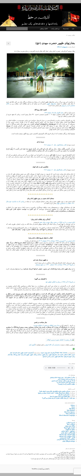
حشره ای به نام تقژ (64, 394)
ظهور (31, 354)
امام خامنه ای (16, 352)
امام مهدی (47, 352)
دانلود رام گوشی (70, 429)
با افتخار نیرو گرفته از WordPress (40, 469)
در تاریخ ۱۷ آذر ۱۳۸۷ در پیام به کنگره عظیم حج (60, 282)
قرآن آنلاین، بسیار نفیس (68, 432)
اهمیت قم (60, 354)
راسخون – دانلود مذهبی (68, 431)
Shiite (57, 352)
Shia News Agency (69, 412)
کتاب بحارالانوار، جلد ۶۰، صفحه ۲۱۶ (55, 145)
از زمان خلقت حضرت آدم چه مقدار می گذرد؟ (55, 398)
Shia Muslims (71, 410)
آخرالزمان (53, 352)
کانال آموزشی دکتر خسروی (67, 434)
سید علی (72, 398)
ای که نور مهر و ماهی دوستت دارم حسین (63, 380)
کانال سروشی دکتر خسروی (67, 436)
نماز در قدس (50, 356)
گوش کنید (32, 345)
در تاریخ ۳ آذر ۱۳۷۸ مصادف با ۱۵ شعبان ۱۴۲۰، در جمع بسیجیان (55, 264)
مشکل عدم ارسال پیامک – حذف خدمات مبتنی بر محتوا (53, 393)
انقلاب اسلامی (67, 354)
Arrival (65, 352)
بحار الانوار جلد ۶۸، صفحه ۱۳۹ (53, 112)
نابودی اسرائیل (68, 356)
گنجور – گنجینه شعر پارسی (67, 438)
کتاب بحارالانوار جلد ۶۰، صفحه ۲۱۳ (55, 170)
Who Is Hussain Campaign (67, 415)
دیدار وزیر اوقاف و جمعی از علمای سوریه (47, 325)
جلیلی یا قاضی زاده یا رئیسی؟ (66, 384)
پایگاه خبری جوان (70, 426)
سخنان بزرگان (37, 354)
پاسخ (44, 356)
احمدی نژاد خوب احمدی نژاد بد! (66, 382)
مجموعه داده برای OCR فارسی (66, 439)
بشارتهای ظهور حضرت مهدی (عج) (55, 43)
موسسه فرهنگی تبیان (68, 441)
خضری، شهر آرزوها (69, 427)
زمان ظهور (45, 354)
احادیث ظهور (23, 352)
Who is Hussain (70, 413)
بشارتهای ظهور (51, 104)
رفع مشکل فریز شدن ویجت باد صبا (60, 396)
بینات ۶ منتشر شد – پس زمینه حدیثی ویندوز (62, 377)
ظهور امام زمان (25, 354)
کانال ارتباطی (44, 28)
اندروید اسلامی (70, 422)
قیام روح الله (16, 354)
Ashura (73, 405)
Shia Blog (72, 408)
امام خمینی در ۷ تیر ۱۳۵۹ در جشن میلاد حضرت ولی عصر (57, 222)
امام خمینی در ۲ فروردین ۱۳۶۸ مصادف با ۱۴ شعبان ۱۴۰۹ (57, 241)
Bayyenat (66, 28)
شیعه (42, 352)
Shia (61, 352)
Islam (73, 407)
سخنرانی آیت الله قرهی (52, 345)
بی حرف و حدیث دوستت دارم (66, 379)
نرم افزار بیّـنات (55, 28)
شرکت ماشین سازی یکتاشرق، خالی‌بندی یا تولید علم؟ (54, 391)
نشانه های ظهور (59, 356)
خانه (73, 28)
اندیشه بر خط (71, 424)
